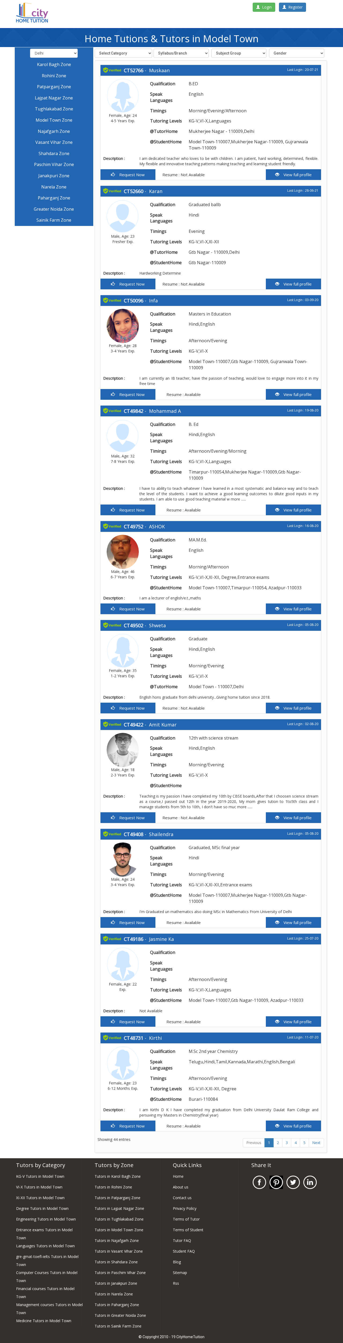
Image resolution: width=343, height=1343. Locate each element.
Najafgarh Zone (54, 131)
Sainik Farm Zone (53, 220)
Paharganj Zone (54, 198)
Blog (177, 1261)
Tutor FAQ (182, 1240)
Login (266, 7)
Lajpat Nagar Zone (54, 98)
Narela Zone (53, 187)
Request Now (130, 174)
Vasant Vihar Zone (54, 142)
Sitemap (180, 1272)
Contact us (182, 1197)
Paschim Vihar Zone (54, 164)
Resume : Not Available (183, 174)
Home (178, 1176)
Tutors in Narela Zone (114, 1293)
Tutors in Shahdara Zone (116, 1261)
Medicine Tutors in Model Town (43, 1320)
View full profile (295, 174)
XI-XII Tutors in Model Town (40, 1197)
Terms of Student (188, 1229)
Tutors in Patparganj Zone (117, 1197)
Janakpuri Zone (53, 176)
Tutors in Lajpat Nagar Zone (119, 1208)
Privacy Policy (184, 1208)
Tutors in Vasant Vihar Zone (119, 1251)
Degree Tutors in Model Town (42, 1208)
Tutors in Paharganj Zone (117, 1304)
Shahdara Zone (54, 153)
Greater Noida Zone (54, 209)
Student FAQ (184, 1251)
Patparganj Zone (54, 87)
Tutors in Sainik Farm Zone (118, 1326)
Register (294, 7)
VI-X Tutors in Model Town (39, 1187)
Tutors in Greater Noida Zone (120, 1315)
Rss (176, 1283)
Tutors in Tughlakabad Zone (119, 1219)
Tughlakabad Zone (54, 109)
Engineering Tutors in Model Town (46, 1219)
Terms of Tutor (186, 1219)
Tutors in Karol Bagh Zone (118, 1176)
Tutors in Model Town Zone (119, 1229)
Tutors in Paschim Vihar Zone (120, 1272)
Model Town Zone (54, 120)
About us (180, 1187)
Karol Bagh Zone (54, 64)
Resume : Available (183, 394)
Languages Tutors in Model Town (45, 1245)
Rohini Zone (54, 76)
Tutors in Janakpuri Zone (116, 1283)
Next (316, 1142)
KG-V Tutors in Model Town (40, 1176)
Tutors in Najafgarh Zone (117, 1240)
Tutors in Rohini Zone (113, 1187)
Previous (253, 1142)
